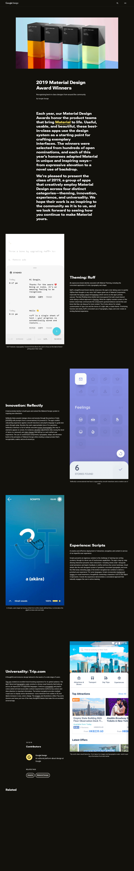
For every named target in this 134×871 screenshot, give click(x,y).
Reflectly (9, 418)
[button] (117, 3)
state (88, 569)
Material (63, 122)
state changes (29, 432)
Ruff (71, 290)
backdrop (95, 295)
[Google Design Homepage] (12, 3)
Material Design (42, 775)
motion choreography (45, 427)
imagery (38, 695)
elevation (37, 430)
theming (96, 299)
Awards (30, 775)
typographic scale (23, 684)
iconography (49, 686)
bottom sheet (84, 295)
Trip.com (8, 681)
